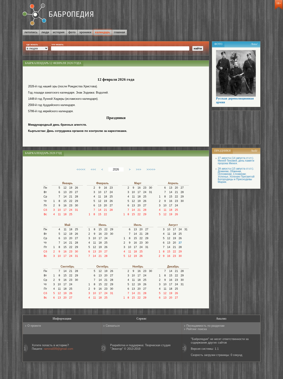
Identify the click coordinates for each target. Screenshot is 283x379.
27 (76, 192)
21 (70, 196)
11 (59, 214)
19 (70, 187)
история (59, 32)
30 (76, 205)
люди (45, 32)
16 (65, 205)
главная (119, 32)
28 (76, 196)
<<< (93, 169)
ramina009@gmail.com (58, 348)
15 (65, 201)
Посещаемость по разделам (205, 325)
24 (70, 209)
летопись (31, 32)
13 (65, 192)
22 (70, 201)
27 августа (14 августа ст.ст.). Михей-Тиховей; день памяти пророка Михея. (236, 161)
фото (72, 32)
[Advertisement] (208, 15)
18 (65, 214)
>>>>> (151, 169)
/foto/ (254, 44)
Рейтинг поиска (196, 329)
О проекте (34, 325)
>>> (138, 169)
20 (70, 192)
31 (76, 209)
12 (65, 187)
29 (76, 201)
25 (70, 214)
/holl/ (254, 150)
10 (59, 209)
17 (65, 209)
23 (70, 205)
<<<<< (80, 169)
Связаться (113, 325)
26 (76, 187)
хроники (85, 32)
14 (65, 196)
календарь (102, 32)
